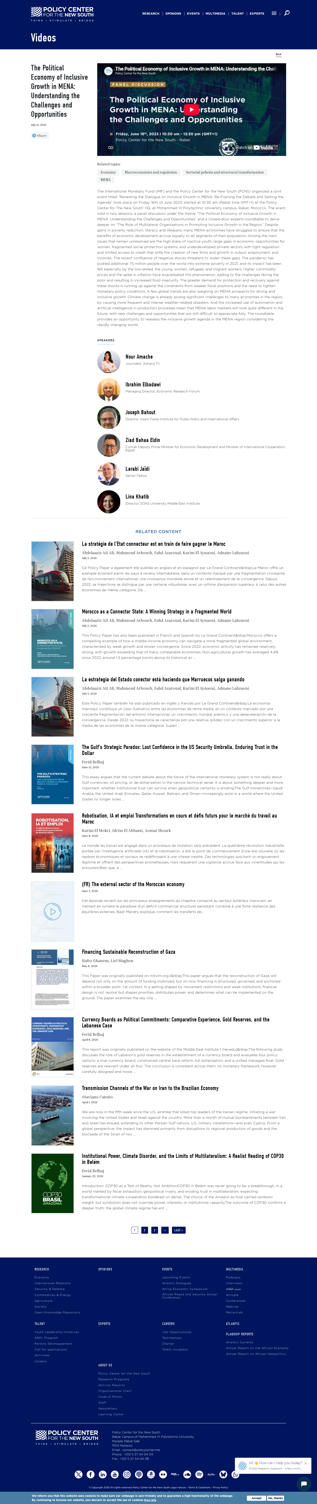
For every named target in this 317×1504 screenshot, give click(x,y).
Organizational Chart (115, 1391)
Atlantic (233, 1324)
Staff (102, 1402)
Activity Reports (111, 1385)
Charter (168, 1344)
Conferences (236, 1301)
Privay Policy (220, 1488)
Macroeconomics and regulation (151, 172)
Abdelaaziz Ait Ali (98, 552)
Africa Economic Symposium (185, 1289)
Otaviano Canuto (97, 1096)
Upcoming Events (176, 1277)
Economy (108, 172)
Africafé (232, 1295)
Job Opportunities (176, 1332)
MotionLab (234, 1312)
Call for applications (51, 1349)
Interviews (234, 1283)
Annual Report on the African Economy (257, 1348)
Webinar (232, 1306)
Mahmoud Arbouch (134, 552)
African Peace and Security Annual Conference (189, 1296)
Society (41, 1306)
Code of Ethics (110, 1397)
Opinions (173, 13)
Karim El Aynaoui (199, 552)
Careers (41, 1361)
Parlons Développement (53, 1344)
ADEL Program (46, 1338)
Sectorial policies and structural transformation (225, 172)
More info (150, 1500)
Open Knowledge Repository (58, 1312)
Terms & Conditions (199, 1488)
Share (42, 135)
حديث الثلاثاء (233, 1289)
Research (150, 13)
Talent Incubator (175, 1349)
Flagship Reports (239, 1334)
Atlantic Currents (239, 1342)
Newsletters (107, 1408)
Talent (237, 13)
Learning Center (111, 1414)
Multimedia (215, 13)
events (193, 13)
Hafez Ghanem (95, 960)
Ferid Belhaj (93, 761)
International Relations (53, 1283)
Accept (257, 1498)
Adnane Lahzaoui (233, 552)
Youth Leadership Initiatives (57, 1332)
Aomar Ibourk (158, 830)
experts (257, 13)
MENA (105, 179)
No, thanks (275, 1498)
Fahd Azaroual (167, 552)
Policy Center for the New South (124, 1373)
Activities (42, 1355)
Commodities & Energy (53, 1295)
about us (105, 1365)
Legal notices (178, 1488)
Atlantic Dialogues (176, 1283)
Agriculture (43, 1301)
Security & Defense (50, 1289)
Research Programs (113, 1379)
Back (278, 54)
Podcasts (233, 1277)
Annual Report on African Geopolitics (256, 1354)
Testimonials (172, 1338)
